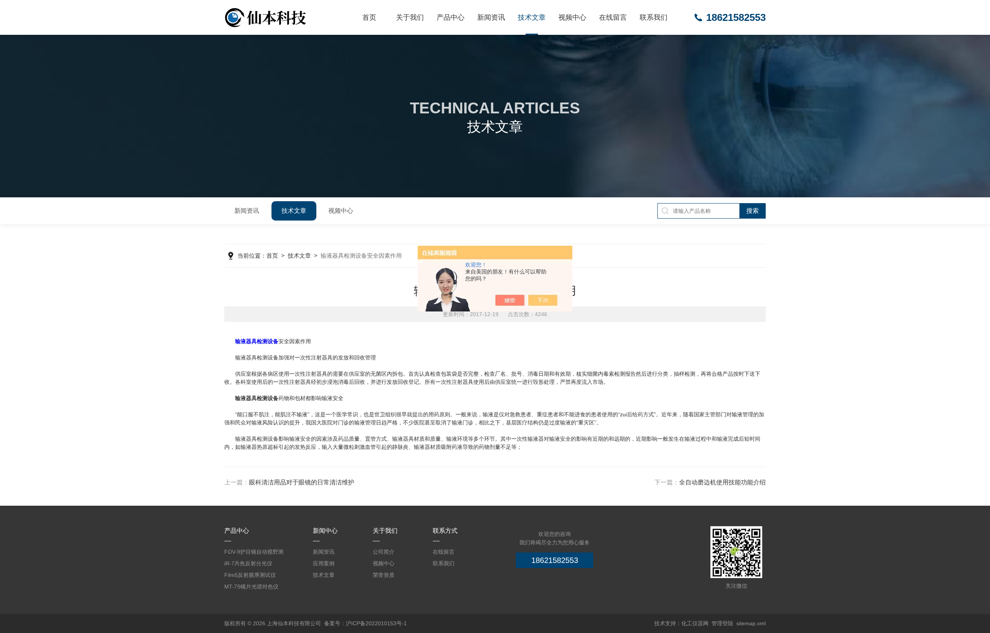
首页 (369, 17)
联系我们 (653, 17)
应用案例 (324, 563)
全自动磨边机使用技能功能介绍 (722, 482)
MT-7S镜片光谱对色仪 (251, 586)
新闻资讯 (491, 17)
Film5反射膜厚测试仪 (250, 575)
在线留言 (613, 17)
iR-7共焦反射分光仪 (248, 563)
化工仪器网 (694, 623)
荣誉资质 (383, 575)
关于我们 (410, 17)
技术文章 (532, 17)
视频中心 (572, 17)
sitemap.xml (751, 623)
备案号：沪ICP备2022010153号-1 (365, 623)
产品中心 (450, 17)
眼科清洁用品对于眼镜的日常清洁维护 (301, 482)
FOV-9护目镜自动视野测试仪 (253, 553)
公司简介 (383, 552)
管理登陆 (722, 623)
